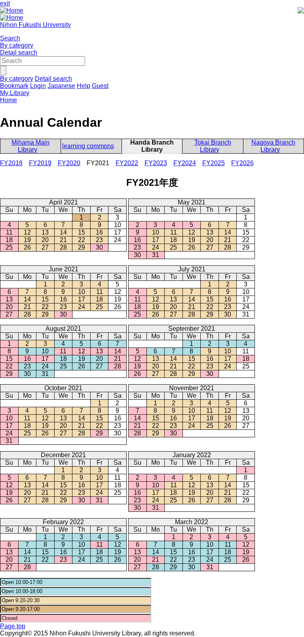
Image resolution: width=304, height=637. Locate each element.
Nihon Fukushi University (35, 24)
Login (38, 85)
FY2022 (127, 163)
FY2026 (242, 163)
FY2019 (40, 163)
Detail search (18, 52)
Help (83, 85)
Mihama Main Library (30, 146)
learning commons (88, 146)
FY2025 (213, 163)
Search (10, 38)
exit (5, 3)
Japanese (61, 85)
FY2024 (184, 163)
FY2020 (69, 163)
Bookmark (14, 85)
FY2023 (155, 163)
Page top (12, 626)
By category (16, 45)
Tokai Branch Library (212, 146)
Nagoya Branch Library (273, 146)
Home (8, 100)
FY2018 (11, 163)
